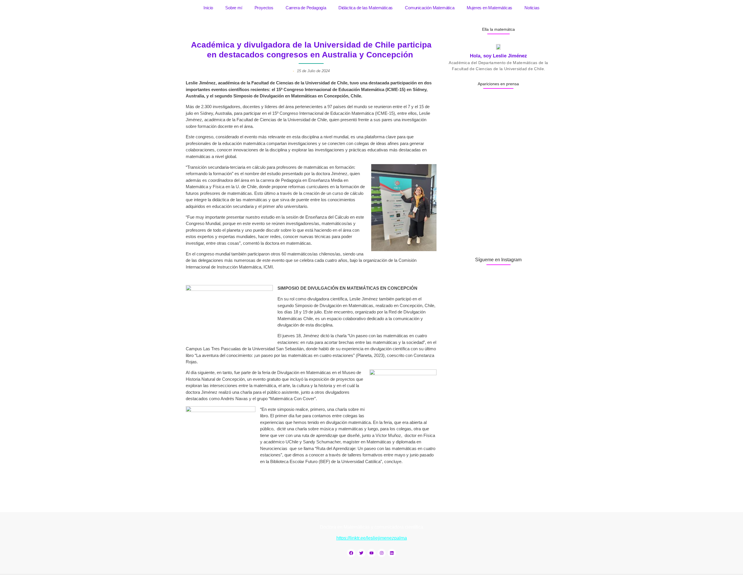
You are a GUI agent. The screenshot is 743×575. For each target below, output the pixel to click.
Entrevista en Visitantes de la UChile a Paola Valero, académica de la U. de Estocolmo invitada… (496, 201)
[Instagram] (382, 553)
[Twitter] (361, 553)
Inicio (208, 7)
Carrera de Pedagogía (306, 7)
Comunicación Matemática (429, 7)
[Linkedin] (392, 553)
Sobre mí (233, 7)
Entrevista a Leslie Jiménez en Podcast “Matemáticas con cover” (497, 236)
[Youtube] (371, 553)
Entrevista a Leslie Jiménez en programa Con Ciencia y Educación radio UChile (497, 159)
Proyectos (264, 7)
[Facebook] (351, 553)
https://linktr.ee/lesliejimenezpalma (371, 538)
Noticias (531, 7)
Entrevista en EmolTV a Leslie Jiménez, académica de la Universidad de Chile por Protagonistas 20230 (498, 124)
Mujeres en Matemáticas (490, 7)
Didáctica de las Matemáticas (365, 7)
